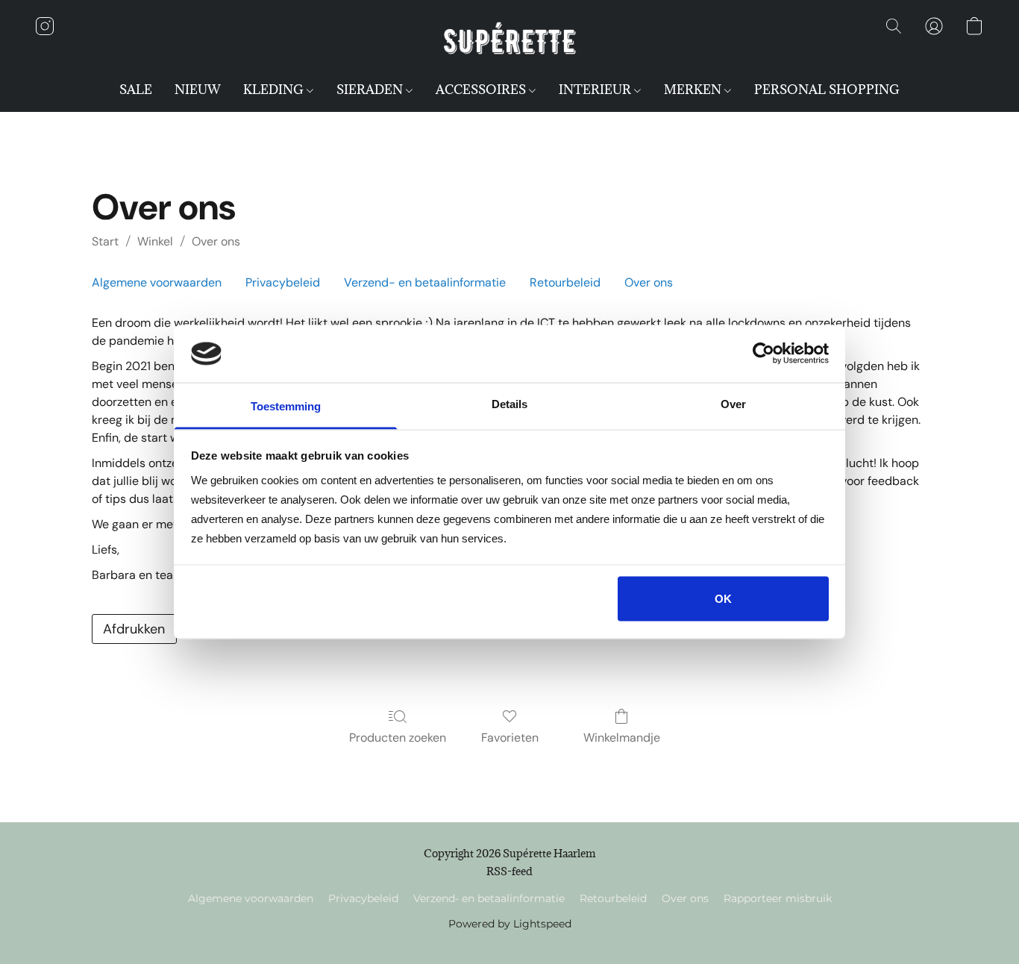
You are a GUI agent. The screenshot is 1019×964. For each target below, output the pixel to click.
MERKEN (694, 89)
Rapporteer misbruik (778, 898)
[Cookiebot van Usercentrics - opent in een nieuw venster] (763, 353)
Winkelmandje (621, 737)
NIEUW (198, 89)
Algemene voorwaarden (157, 282)
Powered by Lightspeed (509, 923)
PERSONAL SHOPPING (827, 89)
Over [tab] (733, 403)
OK (723, 598)
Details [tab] (509, 403)
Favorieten (510, 737)
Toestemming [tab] (286, 405)
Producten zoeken (397, 737)
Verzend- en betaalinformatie (425, 282)
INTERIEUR (596, 89)
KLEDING (275, 89)
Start (105, 241)
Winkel (155, 241)
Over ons (216, 241)
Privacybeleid (282, 282)
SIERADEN (371, 89)
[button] (509, 41)
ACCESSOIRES (482, 89)
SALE (135, 89)
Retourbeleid (565, 282)
